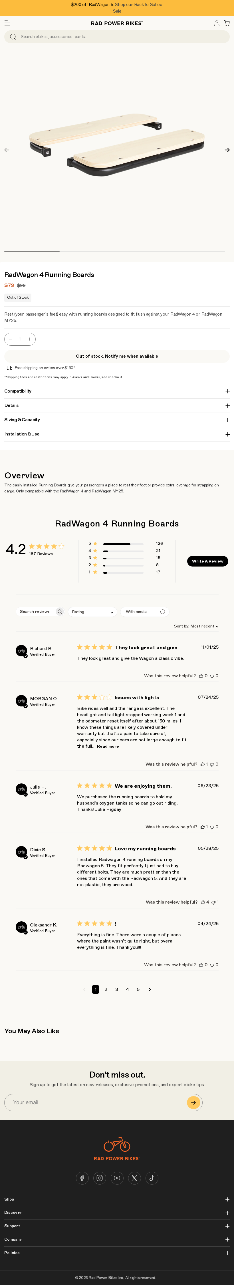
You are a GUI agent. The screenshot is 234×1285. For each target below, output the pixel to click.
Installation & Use (21, 434)
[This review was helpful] (201, 676)
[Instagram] (99, 1178)
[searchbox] (35, 611)
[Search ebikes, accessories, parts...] (13, 36)
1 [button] (95, 989)
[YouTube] (117, 1178)
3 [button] (116, 989)
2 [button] (105, 989)
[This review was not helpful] (212, 676)
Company (13, 1239)
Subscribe (193, 1102)
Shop (9, 1199)
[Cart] (227, 23)
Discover (13, 1212)
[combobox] (194, 626)
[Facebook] (82, 1178)
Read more (108, 746)
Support (12, 1226)
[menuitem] (217, 23)
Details (11, 405)
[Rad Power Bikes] (117, 23)
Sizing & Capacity (22, 420)
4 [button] (127, 989)
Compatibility (17, 391)
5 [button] (138, 989)
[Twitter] (134, 1178)
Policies (12, 1253)
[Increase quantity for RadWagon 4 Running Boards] (30, 339)
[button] (7, 23)
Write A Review (207, 561)
